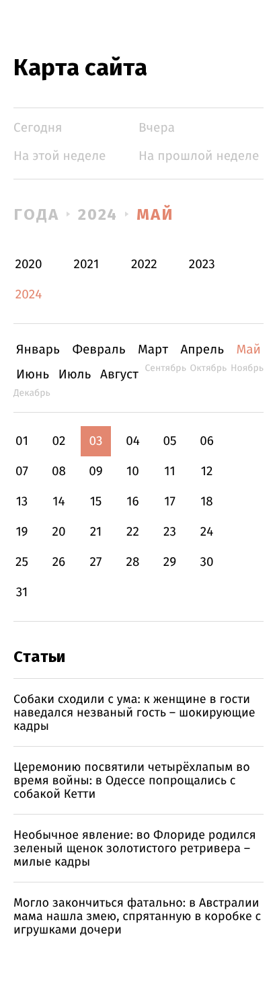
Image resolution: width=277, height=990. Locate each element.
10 (132, 471)
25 (21, 562)
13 (22, 501)
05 (169, 441)
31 (22, 592)
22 (132, 532)
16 (132, 501)
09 (96, 471)
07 (21, 471)
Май (154, 214)
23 (169, 532)
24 (207, 532)
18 (206, 501)
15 (96, 501)
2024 (98, 214)
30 (206, 562)
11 (169, 471)
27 (96, 562)
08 (59, 471)
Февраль (98, 350)
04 (133, 441)
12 (207, 471)
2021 (87, 264)
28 (133, 562)
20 (58, 532)
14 (58, 501)
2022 (144, 264)
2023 (202, 264)
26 (59, 562)
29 (169, 562)
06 (207, 441)
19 (21, 532)
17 (169, 501)
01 (21, 441)
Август (119, 374)
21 (96, 532)
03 (95, 441)
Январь (38, 350)
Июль (74, 374)
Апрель (202, 350)
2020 (28, 264)
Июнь (32, 374)
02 (58, 441)
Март (153, 350)
